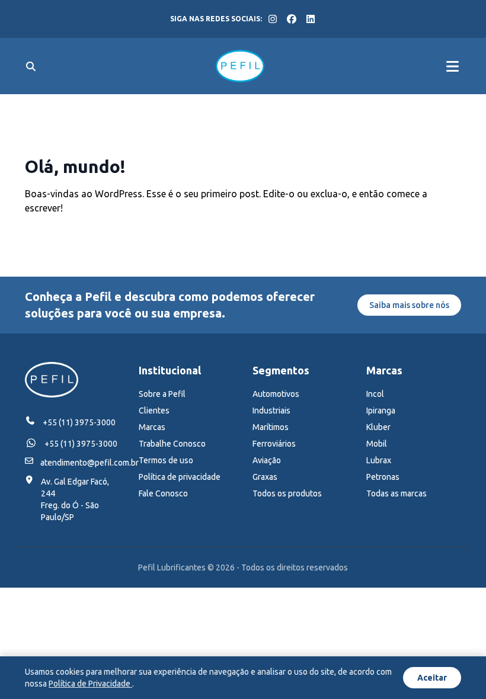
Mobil (376, 443)
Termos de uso (166, 460)
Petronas (382, 477)
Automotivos (275, 394)
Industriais (271, 410)
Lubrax (378, 460)
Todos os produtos (287, 493)
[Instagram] (273, 19)
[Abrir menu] (452, 66)
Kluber (378, 427)
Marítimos (270, 427)
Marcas (152, 427)
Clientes (154, 410)
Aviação (266, 460)
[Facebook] (292, 19)
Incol (375, 394)
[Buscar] (31, 66)
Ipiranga (380, 410)
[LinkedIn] (310, 19)
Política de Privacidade (90, 683)
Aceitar (432, 677)
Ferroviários (274, 443)
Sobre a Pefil (162, 394)
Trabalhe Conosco (172, 443)
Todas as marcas (396, 493)
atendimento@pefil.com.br (89, 462)
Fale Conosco (163, 493)
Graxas (264, 477)
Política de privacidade (179, 477)
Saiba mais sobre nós (409, 305)
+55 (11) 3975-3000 (79, 422)
